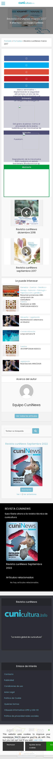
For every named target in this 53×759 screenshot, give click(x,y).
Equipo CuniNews (35, 23)
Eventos (33, 287)
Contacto (8, 674)
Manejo (23, 290)
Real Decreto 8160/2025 (30, 363)
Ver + (19, 494)
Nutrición (32, 290)
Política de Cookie (12, 698)
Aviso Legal (9, 692)
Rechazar (11, 745)
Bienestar (24, 287)
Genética (42, 287)
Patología (41, 290)
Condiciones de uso (13, 686)
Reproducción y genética (30, 293)
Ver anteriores (29, 494)
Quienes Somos (11, 704)
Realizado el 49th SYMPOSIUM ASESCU (29, 305)
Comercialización (27, 331)
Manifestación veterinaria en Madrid (31, 320)
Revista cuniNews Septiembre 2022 (26, 443)
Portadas (17, 41)
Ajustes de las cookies (35, 746)
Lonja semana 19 (27, 334)
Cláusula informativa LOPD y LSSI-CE (21, 710)
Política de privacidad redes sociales (21, 716)
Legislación (35, 317)
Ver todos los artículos (26, 416)
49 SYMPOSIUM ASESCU (30, 348)
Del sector (24, 317)
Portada (8, 41)
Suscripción (27, 490)
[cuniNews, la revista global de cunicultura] (26, 3)
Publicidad (9, 680)
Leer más (38, 740)
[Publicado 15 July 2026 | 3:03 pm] (26, 181)
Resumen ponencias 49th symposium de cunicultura (31, 297)
